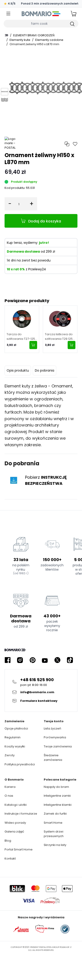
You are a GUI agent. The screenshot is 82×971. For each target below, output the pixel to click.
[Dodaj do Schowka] (75, 144)
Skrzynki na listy (55, 845)
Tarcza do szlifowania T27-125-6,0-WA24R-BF (22, 336)
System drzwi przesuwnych (54, 833)
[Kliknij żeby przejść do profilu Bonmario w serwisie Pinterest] (33, 660)
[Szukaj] (72, 24)
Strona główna (6, 35)
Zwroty (10, 755)
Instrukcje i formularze (21, 813)
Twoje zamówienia (58, 746)
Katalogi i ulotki (16, 805)
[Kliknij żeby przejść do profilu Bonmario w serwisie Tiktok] (70, 660)
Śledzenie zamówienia (53, 757)
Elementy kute (20, 40)
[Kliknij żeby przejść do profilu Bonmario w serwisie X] (57, 660)
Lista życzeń (52, 728)
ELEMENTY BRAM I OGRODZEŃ (33, 35)
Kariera (10, 787)
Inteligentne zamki (57, 796)
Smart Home (53, 823)
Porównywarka (55, 737)
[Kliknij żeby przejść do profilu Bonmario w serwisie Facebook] (7, 660)
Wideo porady (15, 823)
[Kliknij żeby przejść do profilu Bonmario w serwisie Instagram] (20, 660)
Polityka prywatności (20, 764)
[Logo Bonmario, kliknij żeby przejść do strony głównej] (41, 13)
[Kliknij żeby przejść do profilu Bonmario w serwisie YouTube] (45, 660)
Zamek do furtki (55, 813)
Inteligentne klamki (58, 805)
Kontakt (10, 858)
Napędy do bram (56, 787)
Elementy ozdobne (49, 40)
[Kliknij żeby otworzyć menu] (8, 13)
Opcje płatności (16, 728)
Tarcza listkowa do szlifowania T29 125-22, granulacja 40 (59, 336)
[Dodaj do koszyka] (33, 345)
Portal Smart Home (19, 849)
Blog (8, 840)
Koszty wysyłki (15, 746)
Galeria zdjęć (14, 831)
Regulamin (12, 737)
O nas (9, 796)
